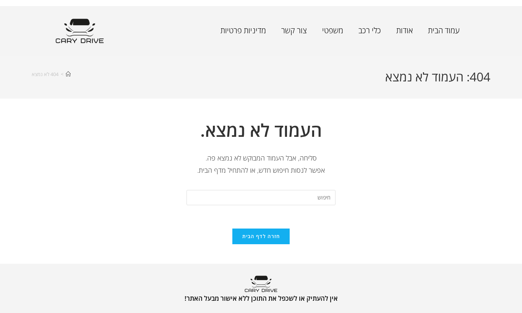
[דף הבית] (68, 74)
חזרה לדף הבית (261, 236)
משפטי (332, 30)
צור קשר (294, 30)
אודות (404, 30)
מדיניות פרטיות (243, 30)
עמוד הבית (444, 30)
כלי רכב (369, 30)
